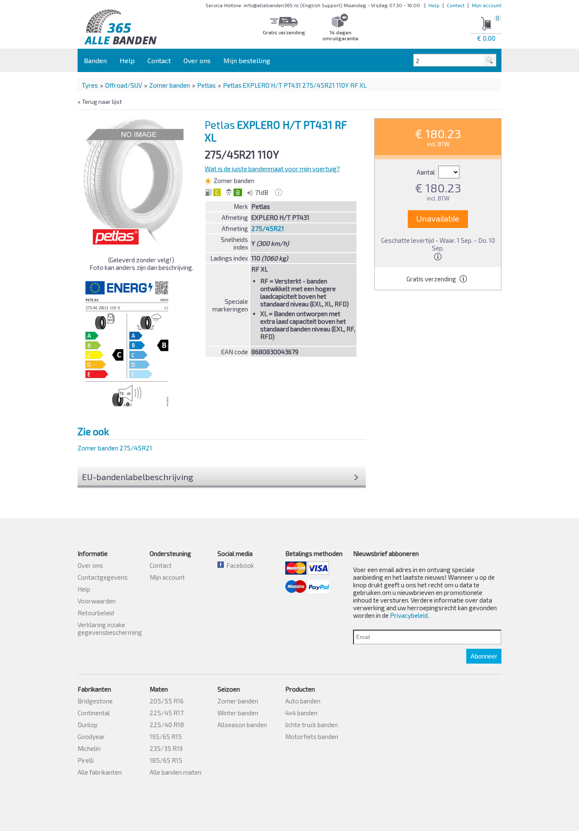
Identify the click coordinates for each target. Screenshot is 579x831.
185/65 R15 (166, 760)
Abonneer (483, 656)
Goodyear (91, 736)
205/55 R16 (167, 701)
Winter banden (237, 713)
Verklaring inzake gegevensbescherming (110, 628)
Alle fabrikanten (100, 772)
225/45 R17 (167, 713)
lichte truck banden (311, 724)
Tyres (90, 85)
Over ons (197, 60)
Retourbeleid (96, 613)
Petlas (206, 85)
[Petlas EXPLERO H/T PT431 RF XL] (135, 177)
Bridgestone (95, 701)
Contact (456, 5)
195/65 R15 (166, 736)
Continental (94, 713)
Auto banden (302, 701)
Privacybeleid (409, 615)
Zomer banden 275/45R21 (115, 448)
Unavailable (437, 218)
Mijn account (486, 5)
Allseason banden (242, 724)
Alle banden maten (175, 772)
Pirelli (86, 760)
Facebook (239, 565)
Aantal (426, 172)
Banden (95, 60)
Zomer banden (169, 85)
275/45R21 (267, 228)
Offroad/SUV (123, 85)
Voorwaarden (97, 601)
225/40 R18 (167, 724)
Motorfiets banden (311, 736)
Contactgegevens (103, 577)
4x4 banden (301, 713)
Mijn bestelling (246, 60)
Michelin (89, 748)
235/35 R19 (166, 748)
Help (434, 5)
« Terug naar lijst (100, 101)
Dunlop (87, 724)
